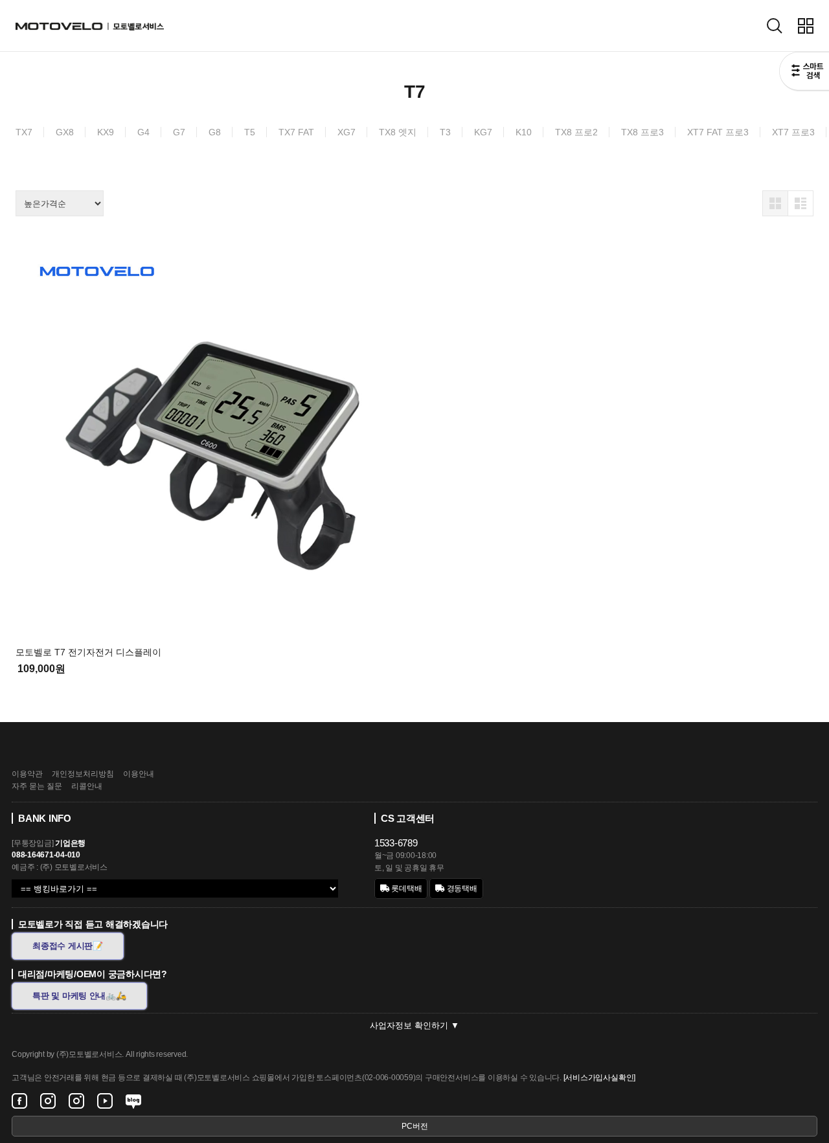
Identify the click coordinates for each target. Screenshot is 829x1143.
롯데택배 (406, 888)
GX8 (65, 132)
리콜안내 (86, 786)
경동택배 (461, 888)
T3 (445, 132)
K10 (524, 132)
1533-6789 (396, 842)
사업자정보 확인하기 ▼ (414, 1025)
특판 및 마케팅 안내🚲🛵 (79, 996)
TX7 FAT (296, 132)
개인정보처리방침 (83, 773)
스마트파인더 (804, 72)
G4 (143, 132)
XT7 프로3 (793, 132)
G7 (179, 132)
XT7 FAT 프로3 (718, 132)
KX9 (105, 132)
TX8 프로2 (576, 132)
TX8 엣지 (397, 132)
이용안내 (138, 773)
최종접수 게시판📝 (67, 946)
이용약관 (27, 773)
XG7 (346, 132)
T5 (249, 132)
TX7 (24, 132)
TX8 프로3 (642, 132)
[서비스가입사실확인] (599, 1077)
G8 (215, 132)
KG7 (483, 132)
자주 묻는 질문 (37, 786)
